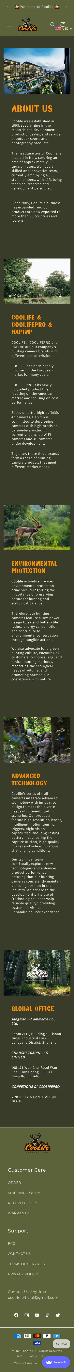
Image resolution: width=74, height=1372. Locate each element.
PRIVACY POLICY (23, 1274)
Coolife (28, 1350)
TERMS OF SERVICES (26, 1264)
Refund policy (27, 1356)
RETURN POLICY (22, 1203)
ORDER (14, 1183)
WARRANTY (18, 1213)
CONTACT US (19, 1254)
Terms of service (25, 1363)
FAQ (11, 1243)
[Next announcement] (66, 6)
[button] (9, 25)
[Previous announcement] (8, 6)
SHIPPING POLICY (24, 1193)
